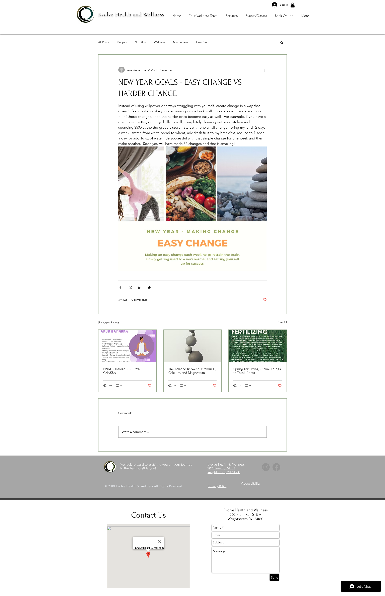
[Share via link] (150, 287)
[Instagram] (266, 467)
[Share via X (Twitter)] (130, 287)
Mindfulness (180, 42)
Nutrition (140, 42)
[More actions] (264, 69)
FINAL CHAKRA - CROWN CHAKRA (121, 371)
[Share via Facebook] (120, 287)
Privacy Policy (217, 486)
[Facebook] (276, 467)
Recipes (122, 42)
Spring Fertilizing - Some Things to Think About (257, 371)
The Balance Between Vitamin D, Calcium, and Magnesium (192, 371)
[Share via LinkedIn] (140, 287)
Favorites (201, 42)
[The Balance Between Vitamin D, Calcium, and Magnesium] (193, 346)
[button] (292, 4)
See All (282, 322)
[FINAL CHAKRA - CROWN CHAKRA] (127, 346)
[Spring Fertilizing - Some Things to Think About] (258, 346)
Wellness (159, 42)
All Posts (103, 42)
